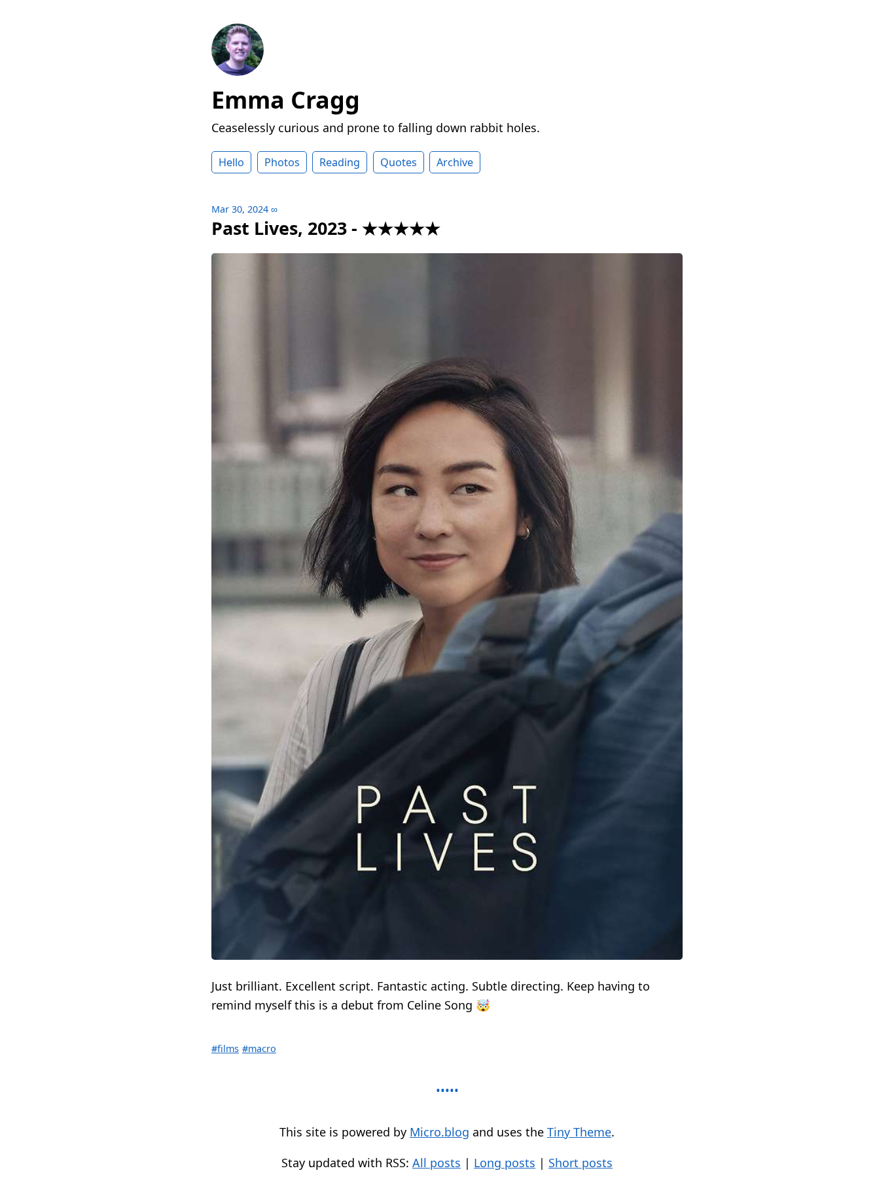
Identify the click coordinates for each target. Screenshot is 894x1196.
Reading (339, 162)
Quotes (398, 162)
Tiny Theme (579, 1132)
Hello (231, 162)
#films (225, 1048)
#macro (259, 1048)
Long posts (504, 1162)
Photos (282, 162)
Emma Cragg (285, 100)
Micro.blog (439, 1132)
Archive (455, 162)
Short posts (580, 1162)
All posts (436, 1162)
